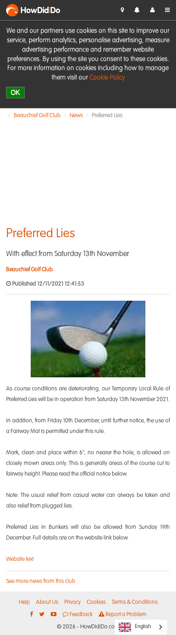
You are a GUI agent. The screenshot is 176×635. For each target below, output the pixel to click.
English (143, 626)
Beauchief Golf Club (37, 115)
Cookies (96, 602)
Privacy (72, 602)
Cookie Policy (107, 78)
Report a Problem (125, 614)
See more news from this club (40, 581)
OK (15, 92)
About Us (47, 602)
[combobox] (141, 627)
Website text (20, 559)
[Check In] (122, 10)
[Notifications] (137, 10)
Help (24, 602)
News (76, 115)
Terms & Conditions (135, 602)
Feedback (80, 614)
